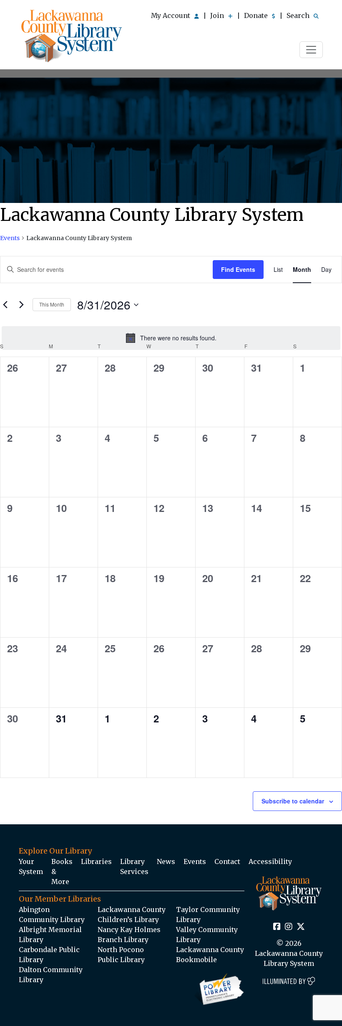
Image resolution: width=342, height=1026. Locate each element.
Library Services (134, 866)
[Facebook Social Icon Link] (277, 927)
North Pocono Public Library (121, 954)
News (166, 861)
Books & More (62, 871)
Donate (256, 15)
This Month (51, 304)
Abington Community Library (52, 914)
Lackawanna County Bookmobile (210, 954)
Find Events (238, 269)
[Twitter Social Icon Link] (301, 927)
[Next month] (21, 305)
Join (218, 15)
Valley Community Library (207, 934)
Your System (31, 866)
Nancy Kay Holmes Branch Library (129, 934)
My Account (171, 15)
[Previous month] (5, 305)
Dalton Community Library (51, 974)
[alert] (171, 338)
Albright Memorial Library (50, 934)
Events (10, 238)
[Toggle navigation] (311, 49)
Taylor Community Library (208, 914)
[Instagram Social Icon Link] (288, 927)
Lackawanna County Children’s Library (132, 914)
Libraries (96, 861)
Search (299, 15)
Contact (227, 861)
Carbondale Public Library (49, 954)
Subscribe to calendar (293, 801)
